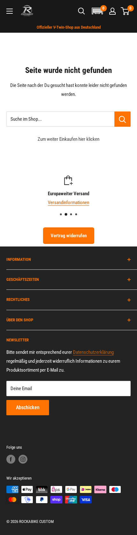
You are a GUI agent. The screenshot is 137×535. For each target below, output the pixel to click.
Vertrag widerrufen (69, 236)
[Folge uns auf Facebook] (10, 459)
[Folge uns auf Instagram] (22, 459)
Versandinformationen (68, 202)
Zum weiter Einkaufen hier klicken (68, 139)
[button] (97, 11)
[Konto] (112, 11)
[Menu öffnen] (9, 11)
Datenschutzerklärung (93, 352)
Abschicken (28, 407)
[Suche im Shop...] (122, 119)
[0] (125, 11)
